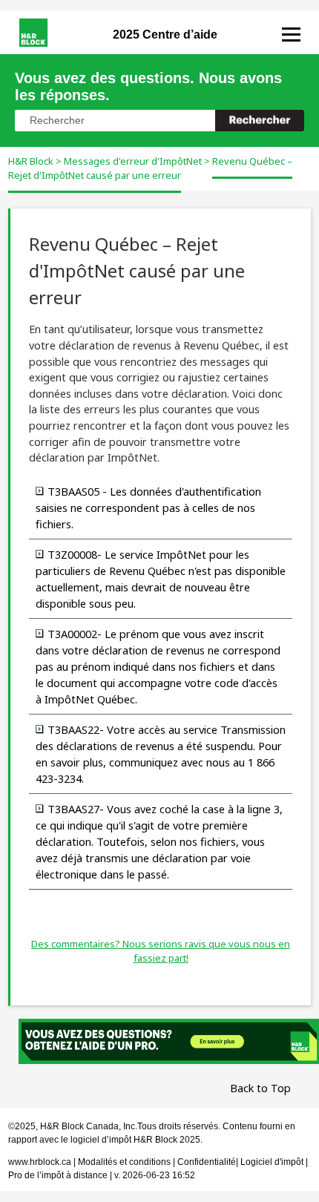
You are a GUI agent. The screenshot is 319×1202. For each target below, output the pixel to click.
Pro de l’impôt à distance (58, 1175)
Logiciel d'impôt (273, 1162)
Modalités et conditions (124, 1162)
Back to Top (260, 1088)
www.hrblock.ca (39, 1162)
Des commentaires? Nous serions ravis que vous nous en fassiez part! (160, 951)
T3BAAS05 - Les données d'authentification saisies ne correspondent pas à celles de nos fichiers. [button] (148, 507)
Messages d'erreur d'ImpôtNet (133, 161)
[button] (259, 120)
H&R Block (30, 161)
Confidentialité (206, 1162)
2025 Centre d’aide (165, 34)
